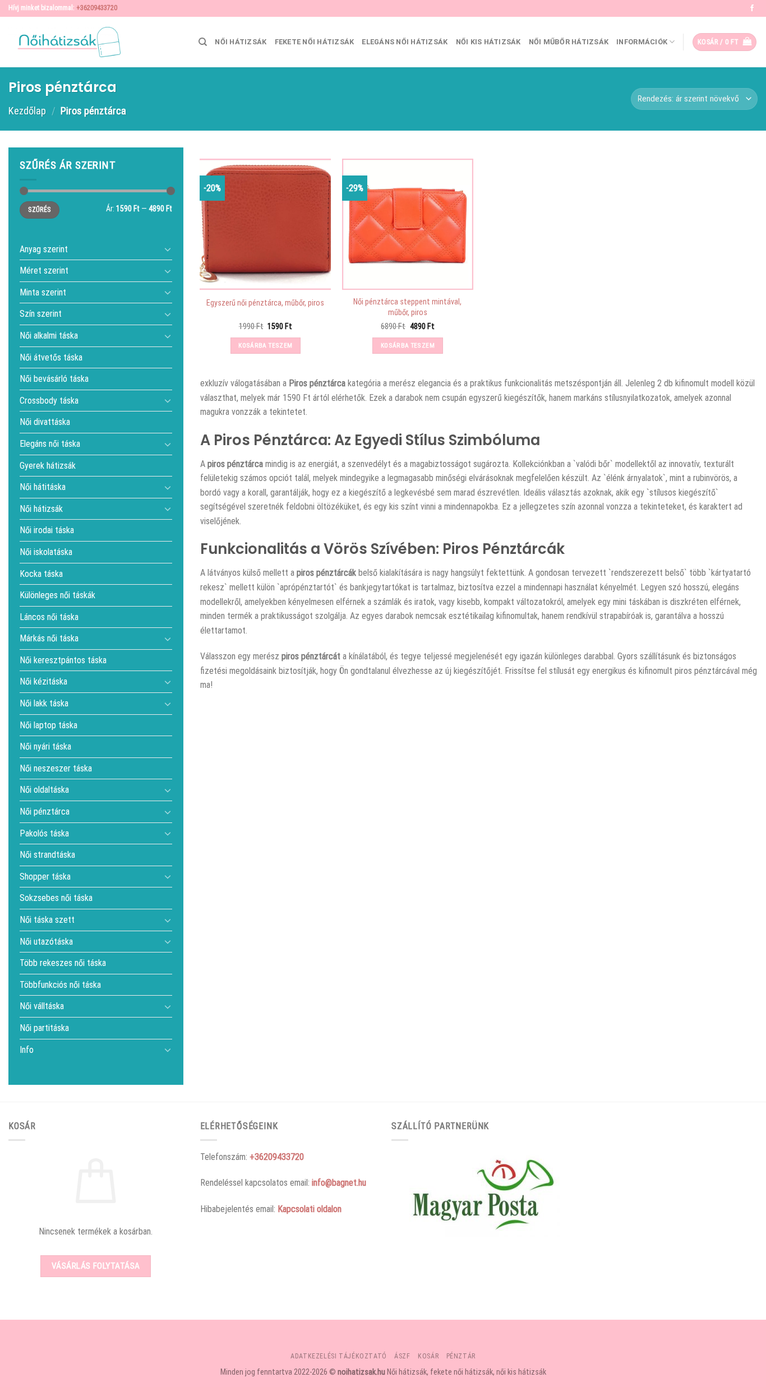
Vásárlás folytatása (96, 1266)
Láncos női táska (49, 616)
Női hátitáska (43, 487)
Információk (641, 42)
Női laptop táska (48, 724)
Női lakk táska (44, 703)
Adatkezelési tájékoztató (338, 1356)
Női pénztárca (45, 811)
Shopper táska (45, 876)
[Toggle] (167, 249)
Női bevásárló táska (54, 378)
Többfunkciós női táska (60, 984)
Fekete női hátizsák (314, 42)
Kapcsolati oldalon (310, 1209)
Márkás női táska (49, 638)
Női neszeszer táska (56, 767)
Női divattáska (45, 422)
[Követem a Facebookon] (752, 8)
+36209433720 (96, 8)
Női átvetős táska (51, 357)
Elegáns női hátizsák (404, 42)
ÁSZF (402, 1356)
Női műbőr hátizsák (569, 42)
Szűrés (39, 210)
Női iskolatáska (46, 552)
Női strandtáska (47, 854)
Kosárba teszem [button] (265, 345)
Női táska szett (47, 919)
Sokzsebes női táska (56, 898)
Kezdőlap (27, 111)
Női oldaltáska (44, 789)
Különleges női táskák (57, 595)
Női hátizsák (240, 42)
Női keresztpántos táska (63, 660)
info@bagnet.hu (339, 1182)
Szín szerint (41, 313)
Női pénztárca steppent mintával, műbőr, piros (407, 307)
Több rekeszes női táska (63, 963)
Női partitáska (44, 1028)
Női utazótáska (46, 941)
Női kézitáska (43, 681)
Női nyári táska (45, 746)
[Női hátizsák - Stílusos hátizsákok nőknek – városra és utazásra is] (64, 42)
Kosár (428, 1356)
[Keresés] (203, 42)
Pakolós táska (44, 832)
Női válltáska (42, 1006)
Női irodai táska (47, 530)
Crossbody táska (49, 400)
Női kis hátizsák (488, 42)
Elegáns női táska (50, 443)
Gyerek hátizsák (48, 465)
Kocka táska (41, 573)
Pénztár (461, 1356)
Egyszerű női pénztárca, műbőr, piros (265, 303)
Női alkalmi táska (49, 335)
